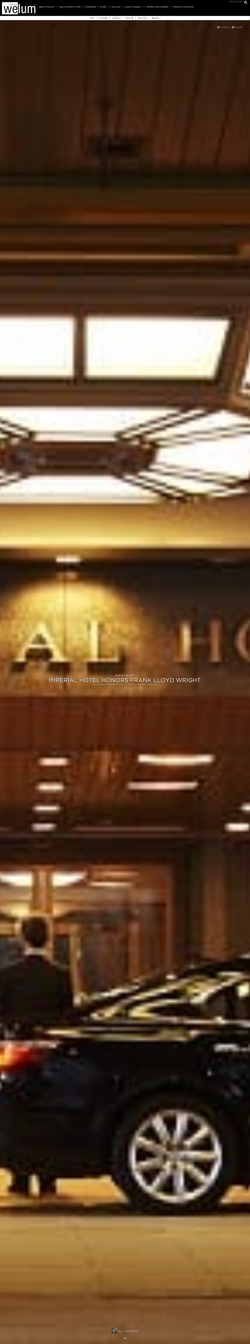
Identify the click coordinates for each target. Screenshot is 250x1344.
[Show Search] (245, 2)
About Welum (46, 7)
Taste (129, 18)
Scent (117, 18)
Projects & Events (183, 7)
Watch (142, 18)
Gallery (116, 7)
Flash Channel (132, 7)
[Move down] (125, 1338)
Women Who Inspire (157, 7)
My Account (236, 1)
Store (103, 7)
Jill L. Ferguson (128, 1331)
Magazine (91, 7)
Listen (103, 18)
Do (92, 18)
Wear (155, 18)
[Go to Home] (18, 9)
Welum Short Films (69, 7)
